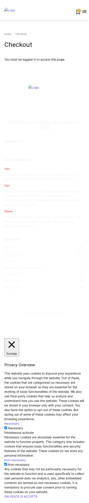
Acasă (8, 34)
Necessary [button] (11, 423)
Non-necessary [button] (15, 460)
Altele (8, 211)
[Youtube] (64, 323)
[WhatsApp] (54, 323)
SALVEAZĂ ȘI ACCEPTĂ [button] (20, 496)
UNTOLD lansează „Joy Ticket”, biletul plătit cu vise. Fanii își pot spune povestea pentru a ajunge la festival (42, 221)
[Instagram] (35, 323)
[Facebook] (25, 323)
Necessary (15, 428)
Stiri (7, 169)
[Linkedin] (44, 323)
